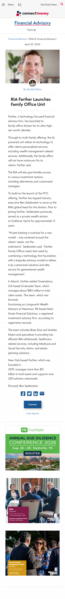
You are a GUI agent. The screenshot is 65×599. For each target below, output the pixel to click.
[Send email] (42, 394)
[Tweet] (29, 394)
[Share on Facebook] (23, 394)
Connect (32, 404)
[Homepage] (32, 14)
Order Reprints (32, 413)
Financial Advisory (17, 38)
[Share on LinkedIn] (35, 394)
